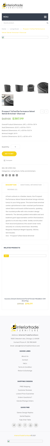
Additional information (31, 185)
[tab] (12, 185)
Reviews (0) (12, 189)
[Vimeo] (35, 425)
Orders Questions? (25, 397)
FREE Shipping (25, 386)
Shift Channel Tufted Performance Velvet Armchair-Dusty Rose (42, 111)
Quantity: (5, 147)
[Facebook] (3, 175)
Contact (25, 360)
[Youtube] (30, 425)
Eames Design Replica (25, 412)
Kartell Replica (25, 416)
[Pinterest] (10, 175)
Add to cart (9, 154)
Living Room (14, 29)
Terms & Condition (25, 367)
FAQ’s (25, 363)
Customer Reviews (25, 390)
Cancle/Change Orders (25, 401)
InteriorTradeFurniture (22, 435)
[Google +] (13, 175)
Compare (25, 302)
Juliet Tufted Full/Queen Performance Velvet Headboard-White (46, 111)
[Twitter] (6, 175)
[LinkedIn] (17, 175)
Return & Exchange (25, 371)
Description (11, 185)
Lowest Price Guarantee (25, 394)
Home (4, 29)
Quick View (30, 302)
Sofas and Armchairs (28, 171)
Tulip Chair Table (25, 420)
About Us (25, 356)
